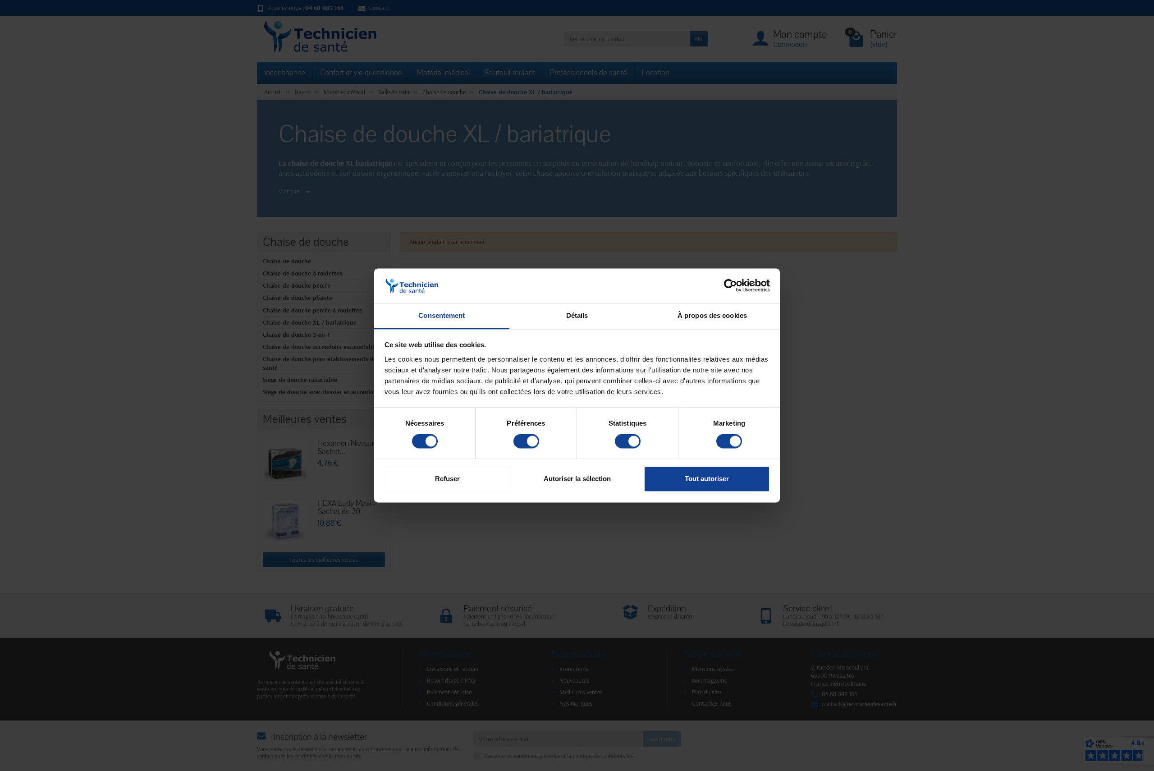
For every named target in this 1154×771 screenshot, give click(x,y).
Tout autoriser (707, 478)
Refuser (447, 478)
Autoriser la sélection (577, 478)
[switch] (526, 441)
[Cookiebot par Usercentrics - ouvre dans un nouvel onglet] (730, 286)
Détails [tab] (577, 315)
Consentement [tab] (441, 315)
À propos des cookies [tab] (712, 315)
